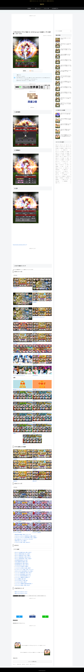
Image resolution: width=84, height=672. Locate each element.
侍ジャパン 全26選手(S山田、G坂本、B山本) (23, 552)
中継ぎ (31, 595)
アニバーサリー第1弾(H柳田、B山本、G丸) (22, 574)
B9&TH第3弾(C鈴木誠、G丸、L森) (21, 560)
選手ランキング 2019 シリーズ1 (20, 591)
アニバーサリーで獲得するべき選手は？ (22, 577)
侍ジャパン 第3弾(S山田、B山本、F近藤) (22, 555)
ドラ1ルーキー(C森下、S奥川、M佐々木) (22, 542)
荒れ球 (40, 595)
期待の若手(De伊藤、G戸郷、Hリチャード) (22, 534)
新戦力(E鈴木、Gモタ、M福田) (20, 540)
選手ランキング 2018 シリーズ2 (20, 593)
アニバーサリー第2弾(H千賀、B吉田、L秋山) (23, 572)
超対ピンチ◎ (44, 595)
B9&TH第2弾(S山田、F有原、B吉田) (21, 563)
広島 (19, 595)
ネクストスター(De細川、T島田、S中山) (22, 585)
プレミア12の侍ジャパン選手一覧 (21, 580)
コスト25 (27, 595)
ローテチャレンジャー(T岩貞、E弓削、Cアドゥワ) (24, 569)
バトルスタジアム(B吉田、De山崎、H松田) (22, 568)
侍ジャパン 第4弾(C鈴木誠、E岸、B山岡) (22, 553)
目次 (31, 107)
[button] (70, 31)
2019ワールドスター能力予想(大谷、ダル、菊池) (23, 571)
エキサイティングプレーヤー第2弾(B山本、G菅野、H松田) (25, 536)
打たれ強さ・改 (35, 595)
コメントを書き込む (32, 661)
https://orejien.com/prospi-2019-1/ (19, 244)
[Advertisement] (32, 23)
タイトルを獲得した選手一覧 (20, 578)
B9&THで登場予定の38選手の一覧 (21, 561)
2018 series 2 (16, 595)
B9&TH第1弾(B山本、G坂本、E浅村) (21, 564)
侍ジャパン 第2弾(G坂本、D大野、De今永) (22, 557)
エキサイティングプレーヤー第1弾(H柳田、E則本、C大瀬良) (25, 537)
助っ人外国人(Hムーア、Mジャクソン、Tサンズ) (23, 539)
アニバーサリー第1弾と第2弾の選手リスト (22, 575)
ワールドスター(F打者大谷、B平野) (21, 566)
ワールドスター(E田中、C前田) (20, 582)
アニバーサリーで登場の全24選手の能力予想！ (23, 583)
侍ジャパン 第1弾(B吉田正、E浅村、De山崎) (23, 558)
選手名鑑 (23, 595)
